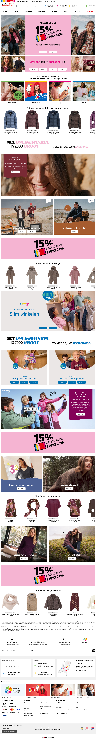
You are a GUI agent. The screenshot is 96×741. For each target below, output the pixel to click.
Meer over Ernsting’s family (22, 1)
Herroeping (18, 727)
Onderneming (59, 707)
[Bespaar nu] (48, 175)
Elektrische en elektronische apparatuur (82, 710)
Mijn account (43, 710)
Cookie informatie (28, 715)
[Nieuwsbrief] (12, 92)
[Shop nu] (74, 217)
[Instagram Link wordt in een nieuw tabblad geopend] (93, 650)
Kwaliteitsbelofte (35, 1)
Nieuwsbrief (47, 1)
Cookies (3, 727)
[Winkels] (84, 92)
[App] (60, 92)
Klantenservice (53, 1)
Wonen (77, 11)
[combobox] (25, 6)
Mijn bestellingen (28, 713)
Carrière (58, 705)
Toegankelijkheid (5, 728)
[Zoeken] (35, 6)
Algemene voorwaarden (7, 725)
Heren (66, 11)
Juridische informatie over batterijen (64, 709)
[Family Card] (36, 92)
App (41, 708)
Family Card (41, 1)
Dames (54, 11)
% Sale (90, 11)
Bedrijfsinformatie (10, 727)
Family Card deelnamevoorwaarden (45, 705)
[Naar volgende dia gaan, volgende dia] (93, 122)
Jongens (41, 11)
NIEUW (5, 11)
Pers (77, 707)
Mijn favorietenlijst (44, 713)
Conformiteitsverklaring (61, 713)
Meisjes (28, 11)
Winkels (77, 705)
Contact (77, 702)
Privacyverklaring (18, 725)
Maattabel (26, 710)
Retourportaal (43, 702)
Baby (17, 11)
